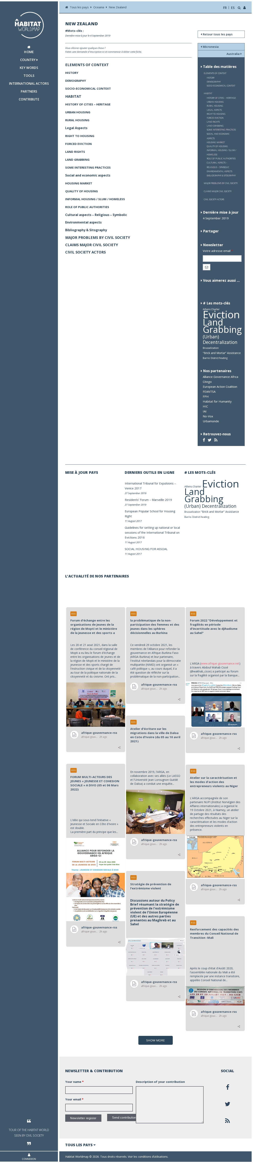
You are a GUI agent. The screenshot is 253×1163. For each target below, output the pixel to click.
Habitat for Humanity (217, 401)
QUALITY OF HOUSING (217, 146)
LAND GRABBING (215, 125)
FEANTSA (209, 391)
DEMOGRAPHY (214, 81)
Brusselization (211, 348)
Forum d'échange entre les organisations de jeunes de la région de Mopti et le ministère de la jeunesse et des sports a (93, 626)
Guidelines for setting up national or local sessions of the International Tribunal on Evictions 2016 (152, 532)
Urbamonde (211, 421)
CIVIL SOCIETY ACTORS (214, 199)
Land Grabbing (222, 325)
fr (225, 8)
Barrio (206, 358)
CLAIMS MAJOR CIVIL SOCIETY (217, 191)
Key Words (29, 68)
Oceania (98, 7)
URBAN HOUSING (215, 101)
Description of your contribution (160, 1082)
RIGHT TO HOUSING (216, 113)
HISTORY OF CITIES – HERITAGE (221, 97)
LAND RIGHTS (213, 121)
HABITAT (208, 93)
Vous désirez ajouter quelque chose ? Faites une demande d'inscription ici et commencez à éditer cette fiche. (103, 50)
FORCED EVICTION (215, 117)
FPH (206, 396)
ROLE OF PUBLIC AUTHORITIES (221, 158)
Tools (29, 75)
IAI (205, 411)
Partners (29, 91)
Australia (233, 54)
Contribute (29, 99)
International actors (29, 83)
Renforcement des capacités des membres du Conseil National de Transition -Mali (214, 933)
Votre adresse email (218, 251)
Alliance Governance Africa (220, 377)
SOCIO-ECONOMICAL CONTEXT (221, 85)
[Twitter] (210, 440)
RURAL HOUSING (215, 105)
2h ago (103, 737)
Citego (207, 382)
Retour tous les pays (218, 34)
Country (28, 60)
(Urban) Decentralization (220, 339)
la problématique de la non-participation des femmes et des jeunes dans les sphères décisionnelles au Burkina (154, 626)
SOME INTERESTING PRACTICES (221, 129)
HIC (205, 406)
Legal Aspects (214, 109)
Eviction (221, 314)
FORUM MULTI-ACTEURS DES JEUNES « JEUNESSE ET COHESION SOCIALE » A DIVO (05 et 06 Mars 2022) (94, 783)
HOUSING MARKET (216, 142)
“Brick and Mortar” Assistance (222, 353)
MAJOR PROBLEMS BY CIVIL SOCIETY (221, 183)
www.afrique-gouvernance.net (220, 663)
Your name (74, 1082)
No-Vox (208, 416)
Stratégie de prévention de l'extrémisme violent (150, 886)
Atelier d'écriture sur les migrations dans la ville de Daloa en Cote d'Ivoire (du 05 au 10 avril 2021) (155, 735)
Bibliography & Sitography (221, 175)
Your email (74, 1099)
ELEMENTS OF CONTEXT (215, 73)
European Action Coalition (220, 387)
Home (29, 52)
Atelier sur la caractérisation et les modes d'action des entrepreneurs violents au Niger (214, 782)
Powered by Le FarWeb (231, 1156)
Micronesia (211, 47)
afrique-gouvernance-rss (99, 732)
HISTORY (210, 77)
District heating (219, 358)
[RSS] (216, 440)
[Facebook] (204, 440)
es (233, 8)
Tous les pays (80, 7)
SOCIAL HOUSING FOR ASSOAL (146, 549)
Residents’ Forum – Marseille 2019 (148, 500)
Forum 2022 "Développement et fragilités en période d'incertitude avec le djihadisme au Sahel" (214, 626)
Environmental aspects (219, 171)
